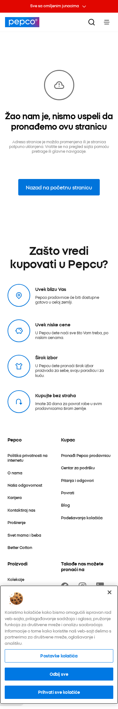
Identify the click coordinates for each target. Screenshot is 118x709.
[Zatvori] (109, 592)
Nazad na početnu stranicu (59, 187)
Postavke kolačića (58, 655)
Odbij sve (59, 674)
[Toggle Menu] (106, 22)
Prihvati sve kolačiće (59, 692)
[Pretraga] (91, 22)
